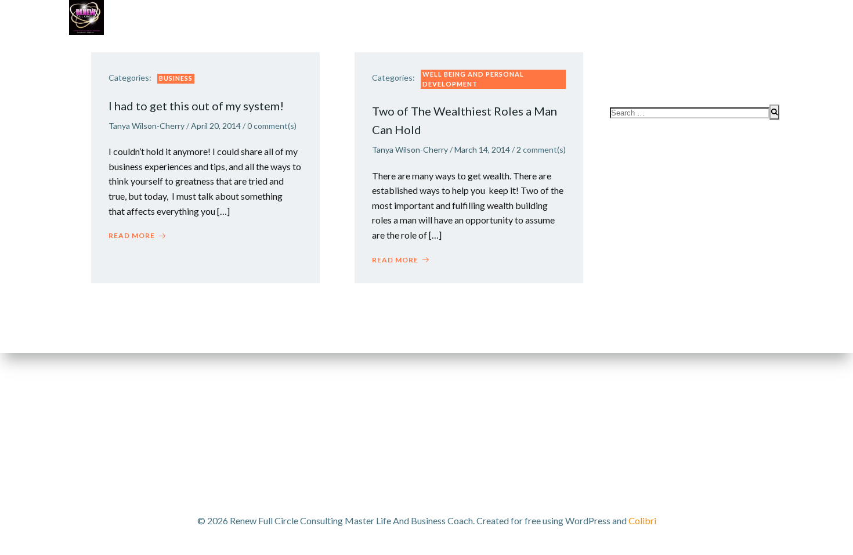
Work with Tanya (143, 46)
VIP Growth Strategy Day (261, 46)
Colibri (642, 520)
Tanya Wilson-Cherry (147, 126)
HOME (760, 70)
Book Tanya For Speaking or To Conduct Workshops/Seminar (634, 46)
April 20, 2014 (216, 126)
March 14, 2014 (482, 149)
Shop (463, 46)
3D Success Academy (385, 46)
